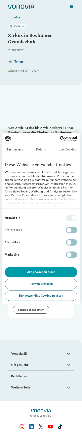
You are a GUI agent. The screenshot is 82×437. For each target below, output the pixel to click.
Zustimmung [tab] (14, 149)
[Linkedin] (31, 426)
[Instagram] (22, 426)
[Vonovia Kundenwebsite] (21, 6)
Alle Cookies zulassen (41, 272)
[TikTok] (60, 426)
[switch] (71, 230)
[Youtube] (50, 426)
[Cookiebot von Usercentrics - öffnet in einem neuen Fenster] (59, 138)
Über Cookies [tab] (67, 149)
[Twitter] (41, 426)
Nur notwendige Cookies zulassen (41, 295)
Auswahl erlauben (41, 284)
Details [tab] (41, 149)
